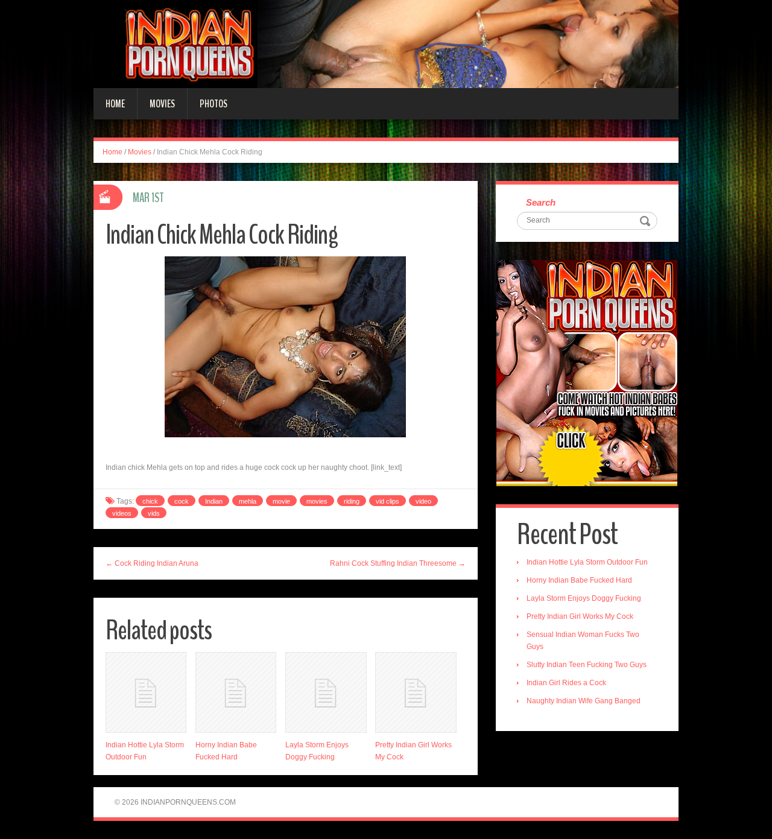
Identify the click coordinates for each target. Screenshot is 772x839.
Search (540, 202)
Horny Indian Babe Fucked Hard (579, 580)
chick (150, 501)
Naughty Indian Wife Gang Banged (584, 701)
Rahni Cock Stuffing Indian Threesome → (398, 563)
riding (351, 501)
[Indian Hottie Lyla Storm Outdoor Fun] (146, 692)
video (423, 501)
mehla (247, 501)
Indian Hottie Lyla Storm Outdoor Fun (587, 562)
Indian (214, 501)
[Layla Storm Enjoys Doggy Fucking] (325, 692)
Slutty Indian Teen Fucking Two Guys (587, 664)
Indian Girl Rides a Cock (566, 683)
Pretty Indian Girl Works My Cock (580, 616)
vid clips (387, 501)
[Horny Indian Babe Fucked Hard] (235, 692)
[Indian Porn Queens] (386, 43)
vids (154, 513)
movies (316, 501)
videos (121, 513)
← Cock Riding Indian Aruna (152, 563)
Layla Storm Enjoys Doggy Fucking (584, 598)
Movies (162, 104)
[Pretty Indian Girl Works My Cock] (415, 692)
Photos (213, 104)
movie (281, 501)
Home (115, 104)
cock (181, 501)
